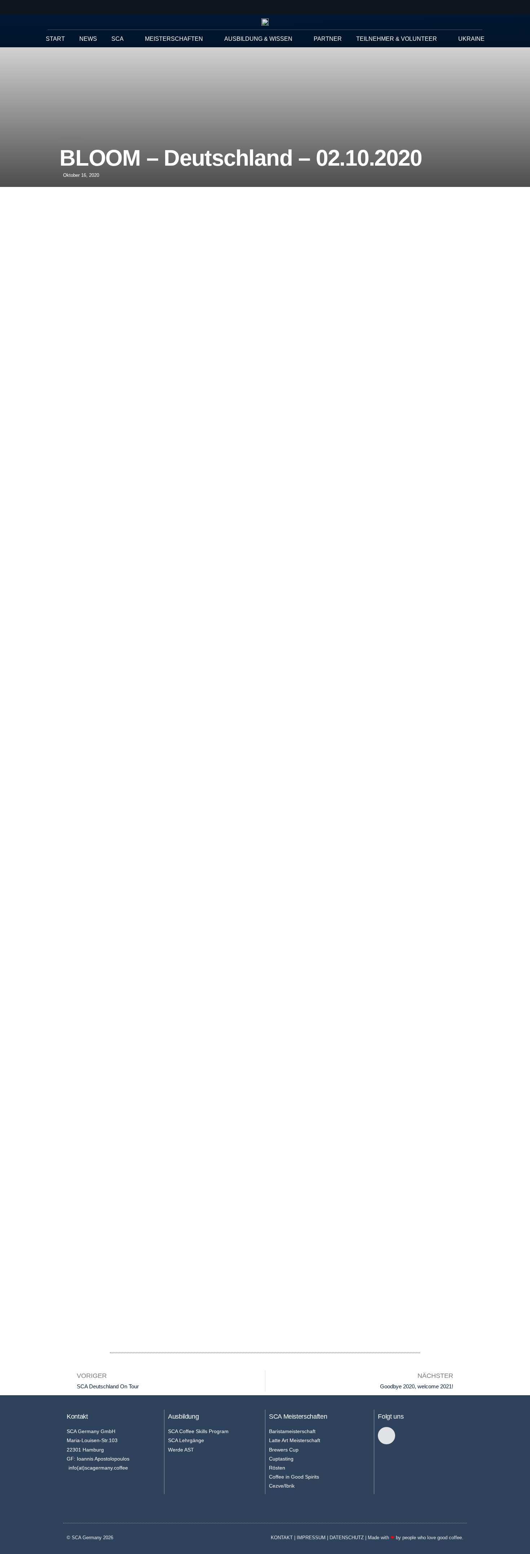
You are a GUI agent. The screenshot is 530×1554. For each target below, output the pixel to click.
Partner (328, 39)
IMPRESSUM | (313, 1537)
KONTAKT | (284, 1537)
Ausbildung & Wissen (258, 39)
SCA (117, 39)
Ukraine (471, 39)
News (88, 39)
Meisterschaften (174, 39)
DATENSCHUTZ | (349, 1537)
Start (55, 39)
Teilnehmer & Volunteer (396, 39)
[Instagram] (386, 1435)
